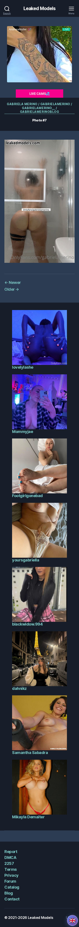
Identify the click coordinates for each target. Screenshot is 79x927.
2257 (9, 863)
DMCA (10, 857)
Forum (10, 881)
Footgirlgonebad (27, 495)
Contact (12, 899)
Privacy (11, 875)
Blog (8, 893)
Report (10, 851)
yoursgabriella (25, 560)
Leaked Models (39, 8)
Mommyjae (22, 431)
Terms (10, 869)
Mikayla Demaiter (28, 817)
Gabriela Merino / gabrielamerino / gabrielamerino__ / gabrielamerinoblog (39, 108)
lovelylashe (22, 367)
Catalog (11, 887)
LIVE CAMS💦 (39, 94)
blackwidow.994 (27, 624)
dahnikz (19, 688)
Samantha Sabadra (30, 752)
